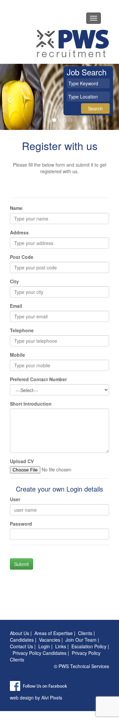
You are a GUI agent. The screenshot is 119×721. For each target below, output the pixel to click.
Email (16, 305)
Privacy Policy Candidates (39, 653)
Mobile (17, 354)
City (14, 281)
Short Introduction (31, 403)
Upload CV (22, 461)
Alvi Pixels (51, 697)
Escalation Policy (88, 646)
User (15, 499)
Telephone (22, 330)
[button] (9, 97)
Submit (21, 564)
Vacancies (49, 639)
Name (16, 208)
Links (60, 646)
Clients (85, 633)
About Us (19, 633)
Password (21, 523)
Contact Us (21, 646)
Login (44, 646)
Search (95, 108)
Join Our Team (81, 639)
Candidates (22, 639)
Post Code (21, 257)
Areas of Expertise (53, 633)
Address (19, 232)
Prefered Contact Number (38, 379)
